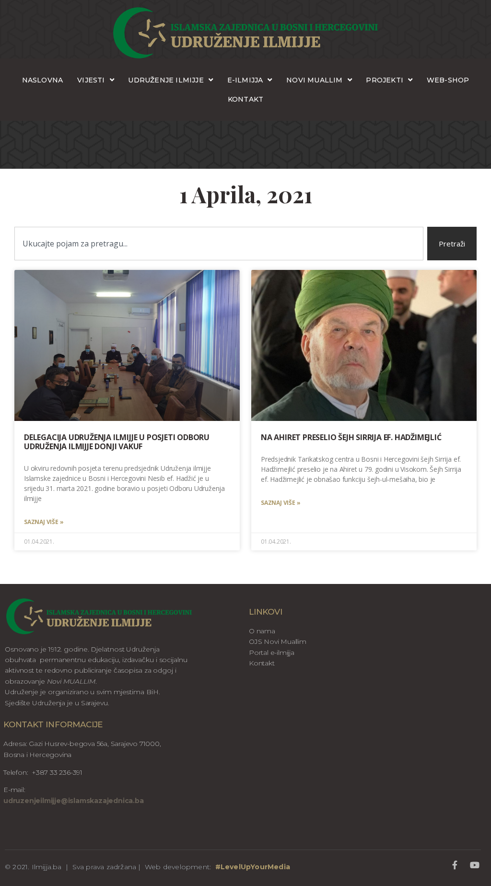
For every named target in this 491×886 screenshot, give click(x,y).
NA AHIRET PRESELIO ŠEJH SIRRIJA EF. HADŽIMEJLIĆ (351, 437)
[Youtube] (475, 865)
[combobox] (218, 244)
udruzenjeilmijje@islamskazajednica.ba (73, 800)
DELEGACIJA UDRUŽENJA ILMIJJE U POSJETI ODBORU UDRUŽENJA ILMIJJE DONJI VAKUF (117, 442)
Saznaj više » (43, 522)
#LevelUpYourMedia (252, 867)
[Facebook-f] (455, 865)
